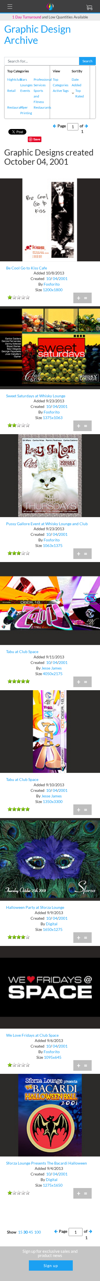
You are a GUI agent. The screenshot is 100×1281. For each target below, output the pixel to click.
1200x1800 (52, 289)
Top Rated (79, 93)
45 (31, 1232)
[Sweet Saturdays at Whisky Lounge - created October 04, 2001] (50, 347)
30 (25, 1232)
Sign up (51, 1265)
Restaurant (15, 107)
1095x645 (52, 1057)
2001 (63, 278)
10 (48, 278)
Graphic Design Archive (37, 34)
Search (87, 61)
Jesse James (51, 668)
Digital (52, 923)
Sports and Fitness (39, 96)
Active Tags (61, 91)
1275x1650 (52, 1185)
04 (55, 278)
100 (37, 1232)
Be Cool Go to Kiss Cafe (26, 268)
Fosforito (52, 284)
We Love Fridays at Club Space (32, 1035)
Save (36, 139)
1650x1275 (52, 929)
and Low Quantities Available (50, 17)
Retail (11, 91)
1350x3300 (52, 801)
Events (25, 91)
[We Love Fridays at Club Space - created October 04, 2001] (50, 986)
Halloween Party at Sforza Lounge (35, 907)
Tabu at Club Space (22, 651)
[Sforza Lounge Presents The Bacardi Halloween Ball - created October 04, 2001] (50, 1114)
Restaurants (42, 107)
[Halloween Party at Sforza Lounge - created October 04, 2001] (50, 858)
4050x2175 (52, 673)
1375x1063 (52, 417)
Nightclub (14, 79)
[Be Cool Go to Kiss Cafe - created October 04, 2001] (50, 219)
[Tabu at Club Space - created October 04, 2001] (50, 603)
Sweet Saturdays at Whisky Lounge (35, 395)
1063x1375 (52, 545)
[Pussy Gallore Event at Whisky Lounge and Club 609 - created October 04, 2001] (50, 475)
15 (20, 1232)
